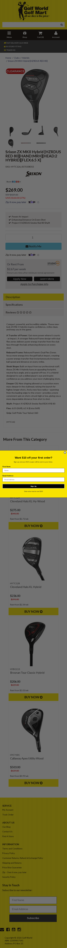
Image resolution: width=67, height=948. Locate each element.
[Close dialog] (65, 452)
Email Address (7, 476)
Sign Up (34, 486)
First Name (6, 466)
